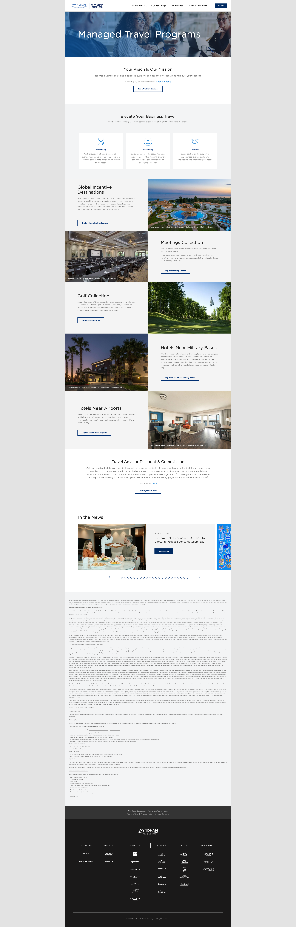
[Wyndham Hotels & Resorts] (148, 832)
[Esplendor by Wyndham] (135, 861)
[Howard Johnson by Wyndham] (184, 876)
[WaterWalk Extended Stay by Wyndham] (208, 869)
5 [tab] (134, 578)
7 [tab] (140, 578)
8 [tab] (143, 578)
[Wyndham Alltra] (135, 891)
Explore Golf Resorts (91, 320)
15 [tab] (166, 578)
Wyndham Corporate (137, 811)
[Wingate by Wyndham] (162, 861)
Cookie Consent (162, 814)
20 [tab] (182, 578)
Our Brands (177, 6)
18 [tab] (175, 578)
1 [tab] (121, 578)
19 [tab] (178, 578)
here (154, 483)
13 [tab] (160, 578)
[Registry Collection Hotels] (86, 854)
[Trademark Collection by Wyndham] (135, 884)
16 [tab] (169, 578)
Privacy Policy (147, 814)
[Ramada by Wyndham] (162, 884)
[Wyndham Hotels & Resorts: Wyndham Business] (87, 5)
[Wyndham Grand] (86, 861)
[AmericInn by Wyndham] (162, 876)
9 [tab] (147, 578)
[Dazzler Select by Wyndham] (135, 899)
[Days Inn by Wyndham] (184, 861)
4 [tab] (131, 578)
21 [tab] (185, 578)
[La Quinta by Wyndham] (162, 854)
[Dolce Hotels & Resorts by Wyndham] (108, 854)
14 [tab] (163, 578)
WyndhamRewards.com (158, 811)
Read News (164, 551)
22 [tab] (188, 578)
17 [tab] (172, 578)
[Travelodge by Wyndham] (184, 884)
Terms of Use (132, 814)
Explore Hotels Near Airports (94, 433)
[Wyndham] (108, 861)
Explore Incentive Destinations (95, 223)
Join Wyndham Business (148, 89)
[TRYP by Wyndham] (135, 854)
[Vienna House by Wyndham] (135, 876)
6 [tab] (137, 578)
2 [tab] (125, 578)
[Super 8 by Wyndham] (184, 869)
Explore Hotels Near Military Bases (180, 378)
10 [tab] (150, 578)
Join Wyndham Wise (148, 491)
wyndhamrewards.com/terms (99, 641)
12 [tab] (156, 578)
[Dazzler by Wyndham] (135, 869)
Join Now (220, 6)
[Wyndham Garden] (162, 869)
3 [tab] (128, 578)
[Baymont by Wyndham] (162, 891)
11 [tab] (153, 578)
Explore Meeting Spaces (175, 271)
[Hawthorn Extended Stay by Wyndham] (208, 854)
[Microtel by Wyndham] (184, 854)
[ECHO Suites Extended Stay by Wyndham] (208, 861)
